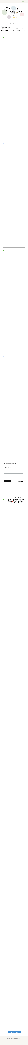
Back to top (13, 1042)
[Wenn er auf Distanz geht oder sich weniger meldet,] (23, 766)
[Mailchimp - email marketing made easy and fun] (20, 482)
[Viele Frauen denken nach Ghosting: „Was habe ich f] (9, 767)
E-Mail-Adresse (8, 467)
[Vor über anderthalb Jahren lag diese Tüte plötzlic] (14, 691)
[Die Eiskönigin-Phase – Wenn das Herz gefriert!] (6, 29)
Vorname (6, 472)
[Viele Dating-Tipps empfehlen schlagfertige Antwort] (18, 767)
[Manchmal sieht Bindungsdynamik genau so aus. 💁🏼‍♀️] (5, 745)
